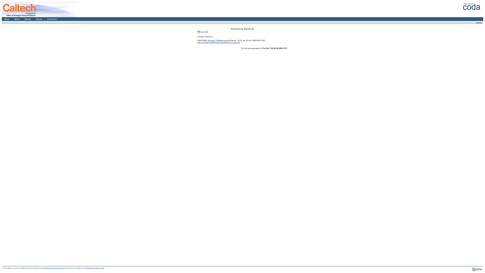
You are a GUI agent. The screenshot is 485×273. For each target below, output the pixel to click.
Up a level (204, 32)
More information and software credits (94, 268)
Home (6, 19)
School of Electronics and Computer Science (54, 268)
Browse (28, 19)
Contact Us (52, 19)
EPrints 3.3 (25, 268)
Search (39, 19)
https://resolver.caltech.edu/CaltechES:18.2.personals (218, 42)
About (17, 19)
